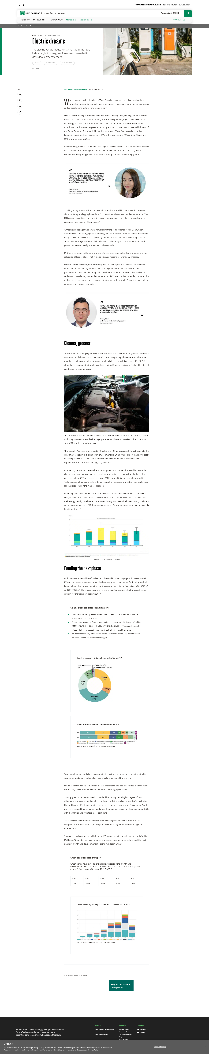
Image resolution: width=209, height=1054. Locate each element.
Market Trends (37, 35)
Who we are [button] (56, 20)
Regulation (123, 1037)
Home (18, 26)
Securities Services (170, 5)
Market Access (50, 63)
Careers (98, 1032)
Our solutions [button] (39, 20)
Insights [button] (24, 20)
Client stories (71, 20)
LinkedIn (143, 1029)
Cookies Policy (93, 1050)
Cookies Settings (160, 1047)
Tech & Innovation (125, 1034)
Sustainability (67, 63)
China (22, 26)
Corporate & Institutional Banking (148, 5)
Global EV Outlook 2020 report (76, 976)
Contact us (180, 20)
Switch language (95, 89)
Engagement (123, 1039)
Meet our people (86, 20)
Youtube (142, 1032)
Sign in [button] (170, 13)
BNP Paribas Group (101, 1034)
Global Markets (184, 5)
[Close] (205, 1046)
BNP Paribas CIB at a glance (104, 1029)
